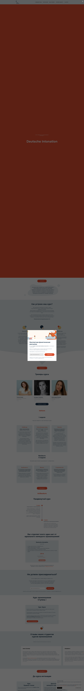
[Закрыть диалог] (83, 1)
